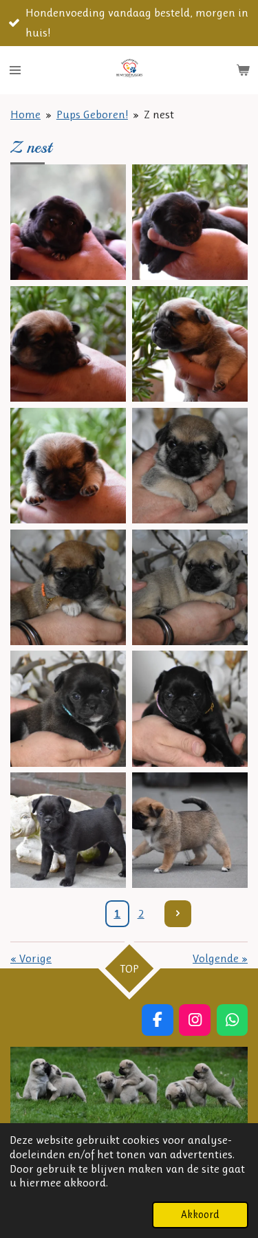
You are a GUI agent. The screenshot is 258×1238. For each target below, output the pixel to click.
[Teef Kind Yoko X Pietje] (68, 344)
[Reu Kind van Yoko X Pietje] (190, 222)
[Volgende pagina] (177, 913)
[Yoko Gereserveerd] (190, 830)
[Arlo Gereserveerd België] (68, 830)
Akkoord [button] (200, 1214)
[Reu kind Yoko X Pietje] (68, 465)
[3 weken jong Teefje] (190, 587)
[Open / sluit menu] (15, 70)
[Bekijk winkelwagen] (243, 70)
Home (25, 114)
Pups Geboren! (92, 114)
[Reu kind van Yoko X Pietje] (68, 222)
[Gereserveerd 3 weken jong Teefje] (68, 587)
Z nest (159, 114)
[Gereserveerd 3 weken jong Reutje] (190, 465)
